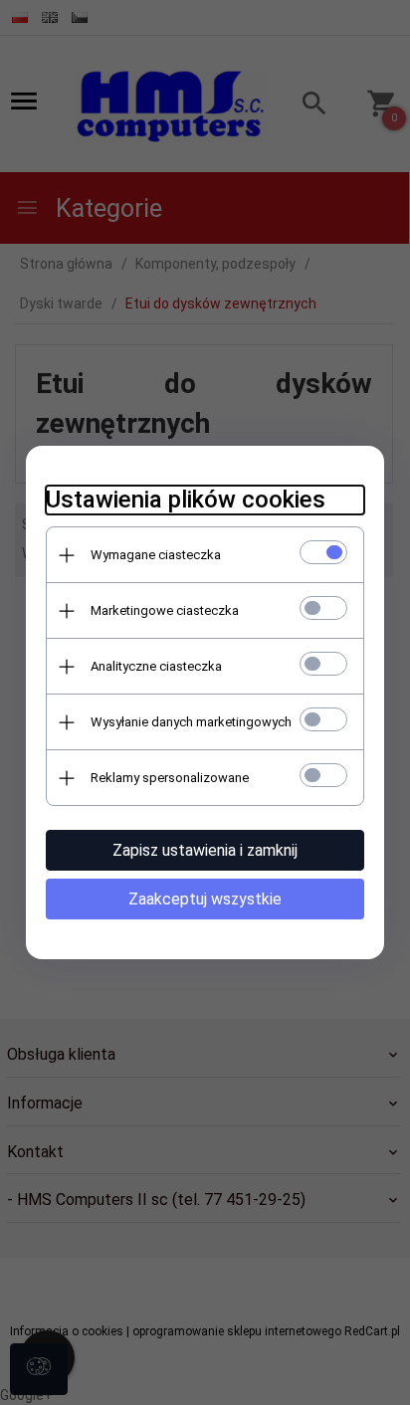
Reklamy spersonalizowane (170, 777)
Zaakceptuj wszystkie (205, 899)
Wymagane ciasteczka (156, 554)
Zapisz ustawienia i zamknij (205, 850)
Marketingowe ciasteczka (165, 610)
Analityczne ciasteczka (156, 666)
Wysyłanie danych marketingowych (191, 721)
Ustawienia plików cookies (185, 499)
